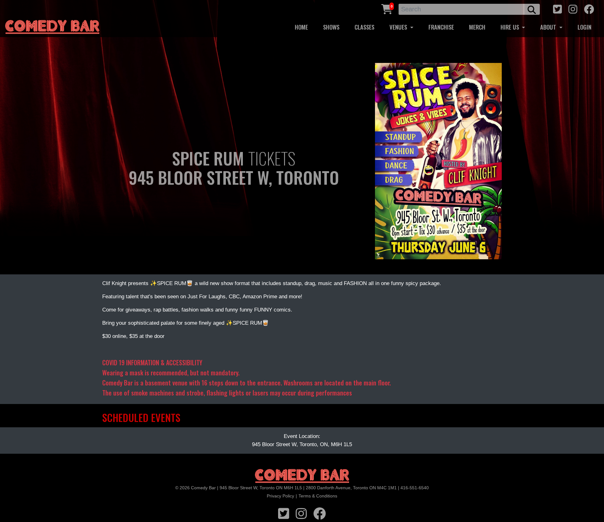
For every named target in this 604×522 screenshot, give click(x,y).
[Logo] (302, 476)
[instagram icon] (572, 8)
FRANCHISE (441, 27)
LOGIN (584, 27)
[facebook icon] (589, 8)
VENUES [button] (399, 27)
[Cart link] (387, 8)
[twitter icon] (557, 8)
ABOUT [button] (549, 27)
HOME (301, 27)
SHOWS (331, 27)
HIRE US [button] (511, 27)
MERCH (477, 27)
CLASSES (364, 27)
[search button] (532, 9)
